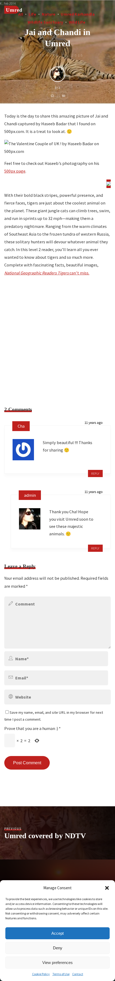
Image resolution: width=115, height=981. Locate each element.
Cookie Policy (41, 974)
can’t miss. (46, 272)
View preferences (57, 962)
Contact (77, 974)
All (63, 95)
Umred (14, 9)
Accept (57, 933)
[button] (107, 888)
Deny (57, 948)
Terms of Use (61, 974)
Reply (95, 473)
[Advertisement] (57, 338)
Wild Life (77, 22)
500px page (14, 171)
